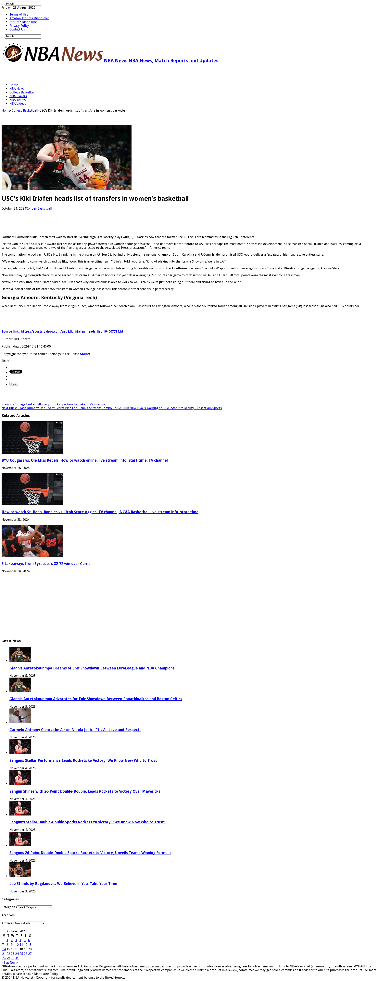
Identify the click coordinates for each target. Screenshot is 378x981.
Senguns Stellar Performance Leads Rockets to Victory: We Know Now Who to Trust (83, 760)
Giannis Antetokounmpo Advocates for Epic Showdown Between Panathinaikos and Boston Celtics (95, 699)
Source (85, 354)
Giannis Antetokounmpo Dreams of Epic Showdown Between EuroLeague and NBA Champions (91, 668)
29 (8, 958)
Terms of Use (18, 14)
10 (17, 945)
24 (17, 954)
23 (12, 954)
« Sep (5, 962)
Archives (8, 923)
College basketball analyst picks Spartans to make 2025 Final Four (55, 404)
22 (8, 954)
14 (4, 949)
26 (25, 954)
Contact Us (17, 29)
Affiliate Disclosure (23, 22)
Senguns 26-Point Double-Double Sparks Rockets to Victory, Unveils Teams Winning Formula (90, 853)
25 (21, 954)
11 (21, 945)
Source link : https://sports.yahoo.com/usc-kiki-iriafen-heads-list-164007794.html (64, 331)
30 (12, 958)
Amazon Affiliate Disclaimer (29, 18)
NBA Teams (17, 100)
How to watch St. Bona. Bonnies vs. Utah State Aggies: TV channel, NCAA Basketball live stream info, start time (100, 512)
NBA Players (18, 96)
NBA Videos (17, 103)
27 (30, 954)
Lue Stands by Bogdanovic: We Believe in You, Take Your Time (63, 884)
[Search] (3, 4)
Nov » (14, 962)
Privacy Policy (19, 26)
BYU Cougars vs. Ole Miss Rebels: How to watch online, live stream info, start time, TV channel (85, 460)
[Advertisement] (48, 73)
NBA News (16, 89)
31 (17, 958)
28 (4, 958)
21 (4, 954)
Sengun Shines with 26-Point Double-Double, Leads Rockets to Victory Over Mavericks (84, 791)
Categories (9, 907)
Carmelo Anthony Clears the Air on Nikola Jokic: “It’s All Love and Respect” (75, 730)
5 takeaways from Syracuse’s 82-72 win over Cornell (47, 564)
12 (25, 945)
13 (30, 945)
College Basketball (22, 92)
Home (13, 85)
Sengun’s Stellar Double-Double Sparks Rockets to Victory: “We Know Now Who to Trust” (87, 822)
